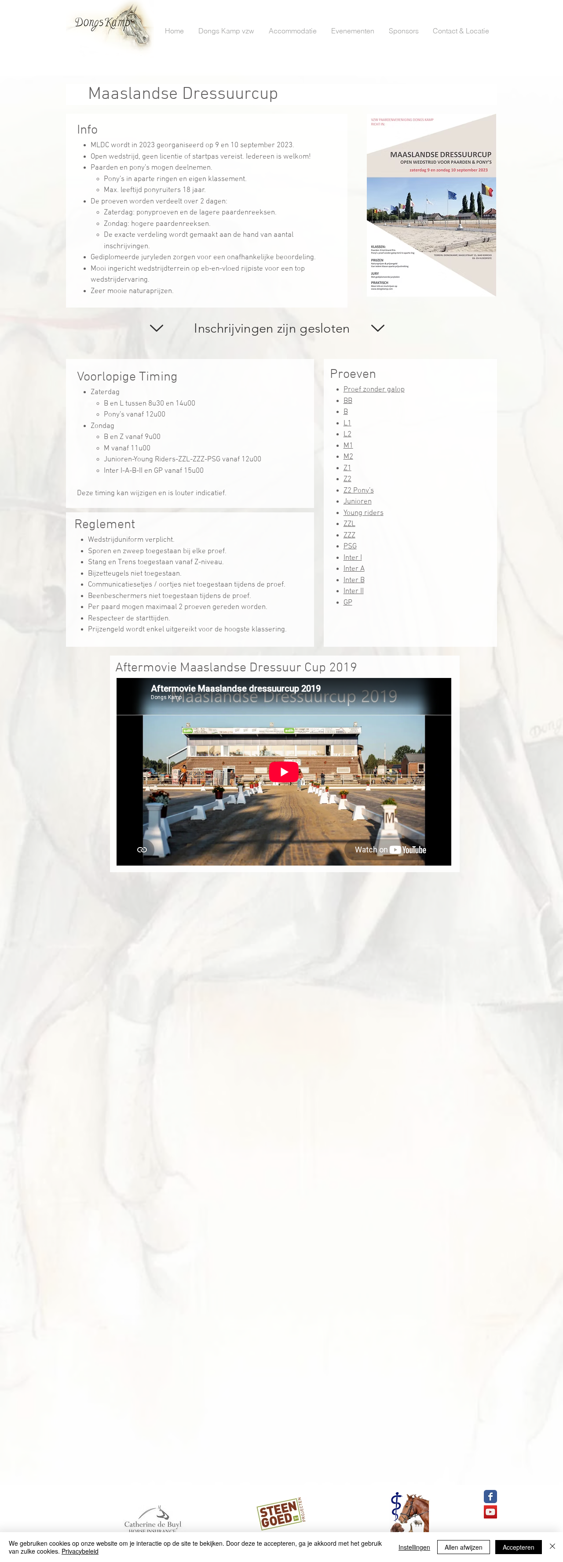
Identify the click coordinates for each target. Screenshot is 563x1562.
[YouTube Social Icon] (490, 1512)
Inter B (354, 580)
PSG (350, 546)
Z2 (347, 479)
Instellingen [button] (414, 1547)
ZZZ (349, 535)
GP (348, 602)
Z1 (347, 468)
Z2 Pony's (359, 490)
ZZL (349, 524)
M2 (348, 457)
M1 (348, 446)
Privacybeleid (80, 1551)
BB (348, 401)
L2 (347, 434)
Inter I (353, 558)
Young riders (364, 513)
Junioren (358, 501)
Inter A (354, 569)
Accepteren (518, 1547)
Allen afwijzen (464, 1547)
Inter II (354, 591)
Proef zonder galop (374, 389)
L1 (347, 423)
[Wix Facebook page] (490, 1496)
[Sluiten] (552, 1547)
